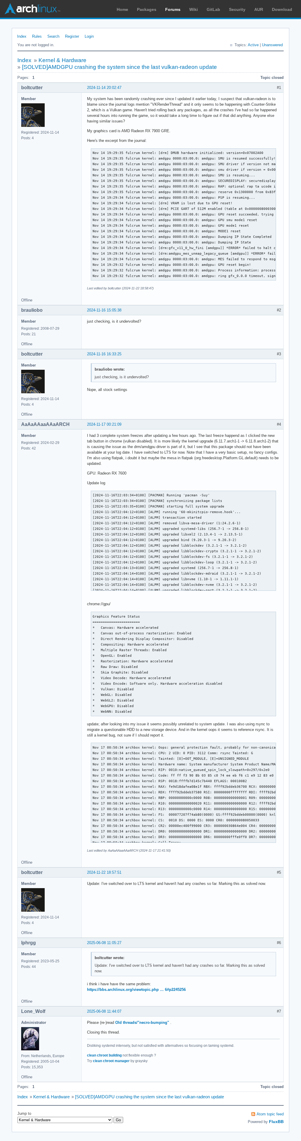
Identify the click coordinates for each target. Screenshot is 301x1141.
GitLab (213, 9)
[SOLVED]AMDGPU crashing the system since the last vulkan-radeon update (119, 67)
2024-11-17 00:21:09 (104, 424)
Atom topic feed (270, 1114)
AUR (258, 9)
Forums (172, 9)
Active (253, 45)
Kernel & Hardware (62, 60)
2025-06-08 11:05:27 (104, 943)
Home (122, 9)
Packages (146, 9)
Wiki (193, 9)
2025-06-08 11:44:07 (104, 1011)
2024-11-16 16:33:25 (104, 354)
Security (237, 9)
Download (282, 9)
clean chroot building (104, 1055)
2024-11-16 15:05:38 (104, 310)
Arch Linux (32, 9)
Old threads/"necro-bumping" (142, 1022)
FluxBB (276, 1121)
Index (21, 36)
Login (89, 36)
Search (53, 36)
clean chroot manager (111, 1061)
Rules (37, 36)
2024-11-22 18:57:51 (104, 872)
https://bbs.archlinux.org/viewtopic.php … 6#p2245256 (136, 989)
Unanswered (272, 45)
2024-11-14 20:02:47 (104, 87)
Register (72, 36)
